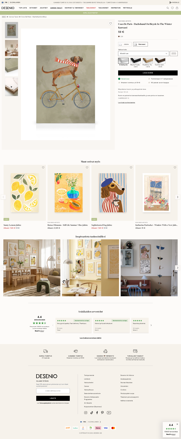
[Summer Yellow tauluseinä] (90, 267)
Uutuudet (33, 8)
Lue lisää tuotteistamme (126, 102)
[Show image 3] (11, 67)
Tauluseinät (103, 8)
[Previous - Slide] (116, 63)
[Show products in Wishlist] (172, 7)
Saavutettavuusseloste (92, 393)
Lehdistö (87, 379)
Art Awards (88, 403)
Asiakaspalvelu (126, 379)
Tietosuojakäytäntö (45, 403)
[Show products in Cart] (177, 7)
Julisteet (44, 8)
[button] (174, 53)
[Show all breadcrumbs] (4, 17)
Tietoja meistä (89, 375)
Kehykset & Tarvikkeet (74, 8)
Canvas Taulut (56, 8)
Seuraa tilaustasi (127, 382)
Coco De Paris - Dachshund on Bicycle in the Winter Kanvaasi (33, 17)
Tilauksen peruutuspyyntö (130, 397)
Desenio (97, 433)
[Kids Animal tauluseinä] (149, 267)
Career (86, 386)
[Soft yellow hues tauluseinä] (31, 267)
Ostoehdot (124, 386)
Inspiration (116, 8)
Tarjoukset (91, 8)
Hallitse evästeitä (127, 401)
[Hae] (167, 8)
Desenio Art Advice (127, 375)
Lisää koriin (148, 73)
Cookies (123, 390)
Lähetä (53, 398)
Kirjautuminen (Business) (93, 407)
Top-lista (23, 8)
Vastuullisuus (89, 390)
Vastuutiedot (88, 382)
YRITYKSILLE (127, 8)
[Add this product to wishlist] (110, 23)
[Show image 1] (11, 30)
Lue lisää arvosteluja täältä (90, 338)
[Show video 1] (11, 87)
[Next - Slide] (179, 63)
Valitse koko (122, 50)
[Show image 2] (11, 48)
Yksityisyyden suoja (127, 393)
